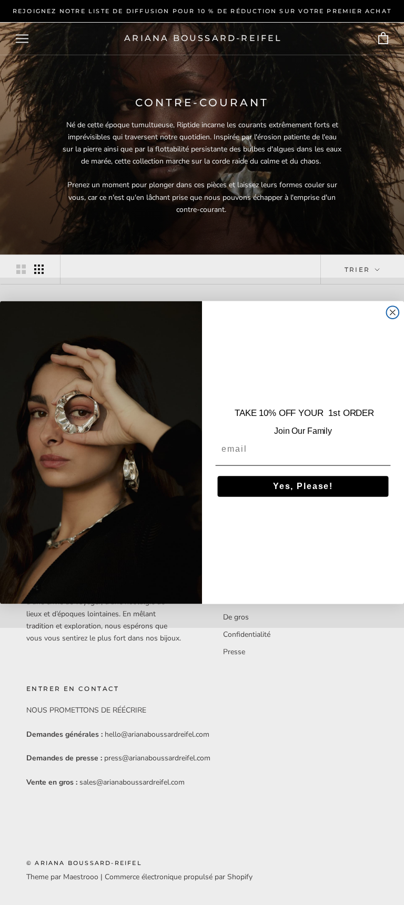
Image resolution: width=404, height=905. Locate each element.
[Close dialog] (393, 312)
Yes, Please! (303, 486)
